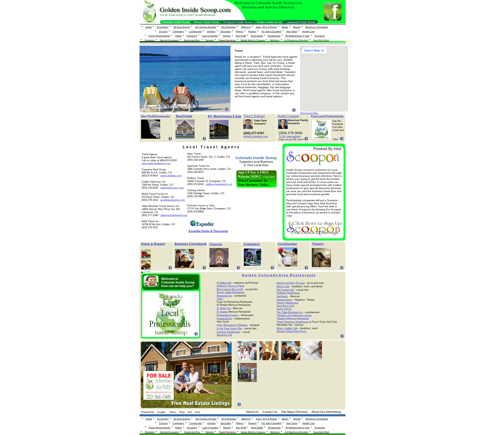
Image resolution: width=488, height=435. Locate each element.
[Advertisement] (256, 215)
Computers (251, 244)
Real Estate (184, 116)
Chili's (220, 298)
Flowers (318, 244)
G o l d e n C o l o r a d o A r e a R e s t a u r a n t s (278, 275)
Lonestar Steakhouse (228, 331)
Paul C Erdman (254, 116)
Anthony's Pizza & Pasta (230, 285)
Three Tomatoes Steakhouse (292, 321)
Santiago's (282, 296)
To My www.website (290, 136)
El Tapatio (222, 311)
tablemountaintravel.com (173, 215)
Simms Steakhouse (287, 302)
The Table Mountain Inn (290, 312)
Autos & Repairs (153, 244)
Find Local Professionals (327, 116)
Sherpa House (284, 299)
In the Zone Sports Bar (229, 328)
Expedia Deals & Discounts (208, 231)
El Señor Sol (224, 308)
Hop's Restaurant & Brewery (232, 325)
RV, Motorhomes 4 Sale (224, 116)
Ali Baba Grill (224, 282)
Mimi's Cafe (283, 286)
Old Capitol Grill (285, 289)
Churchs (215, 244)
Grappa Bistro (224, 318)
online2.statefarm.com (255, 136)
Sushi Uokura (284, 308)
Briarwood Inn (224, 295)
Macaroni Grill (224, 335)
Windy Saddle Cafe (287, 328)
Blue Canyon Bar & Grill (230, 289)
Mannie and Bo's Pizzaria (291, 283)
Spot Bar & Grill (285, 305)
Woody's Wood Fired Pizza (291, 331)
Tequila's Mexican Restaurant (293, 318)
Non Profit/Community (155, 116)
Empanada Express (227, 315)
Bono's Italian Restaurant (230, 292)
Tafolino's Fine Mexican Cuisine (294, 315)
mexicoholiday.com (170, 175)
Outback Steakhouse (288, 292)
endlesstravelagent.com (219, 184)
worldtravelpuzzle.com (172, 200)
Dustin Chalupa (288, 116)
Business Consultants (190, 244)
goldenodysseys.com (172, 187)
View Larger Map (309, 113)
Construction (287, 244)
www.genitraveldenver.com (156, 163)
